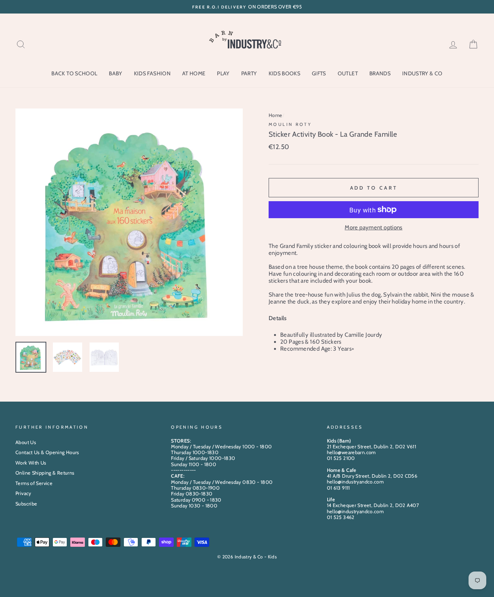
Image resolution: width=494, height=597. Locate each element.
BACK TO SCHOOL (74, 73)
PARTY (249, 73)
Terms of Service (33, 483)
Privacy (23, 493)
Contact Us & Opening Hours (47, 452)
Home (276, 115)
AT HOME (193, 73)
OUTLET (348, 73)
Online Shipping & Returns (44, 473)
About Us (25, 442)
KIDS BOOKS (285, 73)
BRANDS (380, 73)
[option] (247, 7)
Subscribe (26, 504)
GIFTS (319, 73)
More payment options (374, 227)
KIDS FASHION (152, 73)
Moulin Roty (290, 124)
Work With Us (30, 463)
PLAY (223, 73)
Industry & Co (422, 73)
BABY (115, 73)
